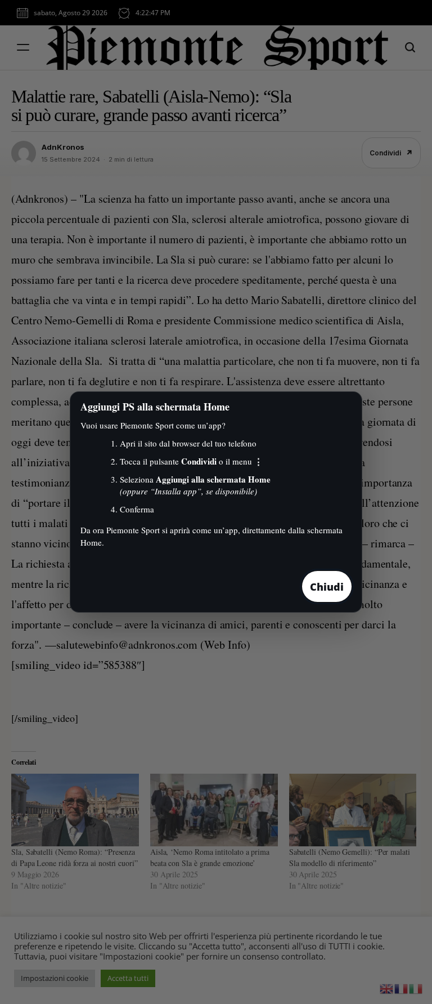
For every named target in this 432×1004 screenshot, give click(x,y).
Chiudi (327, 587)
